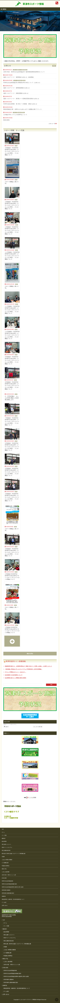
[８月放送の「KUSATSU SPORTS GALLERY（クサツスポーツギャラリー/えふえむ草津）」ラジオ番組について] (12, 372)
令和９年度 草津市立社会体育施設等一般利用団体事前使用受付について (24, 72)
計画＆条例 (4, 878)
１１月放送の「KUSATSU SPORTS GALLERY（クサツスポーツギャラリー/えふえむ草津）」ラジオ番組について (12, 310)
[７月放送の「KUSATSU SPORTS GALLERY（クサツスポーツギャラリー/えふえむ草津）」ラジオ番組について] (12, 408)
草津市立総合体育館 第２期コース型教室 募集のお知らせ (20, 104)
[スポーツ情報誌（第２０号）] (12, 168)
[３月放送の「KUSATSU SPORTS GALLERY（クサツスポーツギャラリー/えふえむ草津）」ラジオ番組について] (12, 138)
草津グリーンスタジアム (7, 847)
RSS (54, 66)
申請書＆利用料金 (5, 865)
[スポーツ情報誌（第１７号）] (12, 593)
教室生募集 (6, 120)
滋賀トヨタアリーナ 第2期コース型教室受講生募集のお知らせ (21, 98)
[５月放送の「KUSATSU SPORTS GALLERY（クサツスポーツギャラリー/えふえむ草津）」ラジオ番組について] (12, 459)
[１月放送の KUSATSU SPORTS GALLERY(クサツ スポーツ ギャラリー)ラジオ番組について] (12, 618)
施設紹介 (4, 838)
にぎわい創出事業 (5, 871)
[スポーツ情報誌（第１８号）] (12, 514)
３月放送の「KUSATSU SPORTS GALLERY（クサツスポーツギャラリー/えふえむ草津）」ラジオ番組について (12, 151)
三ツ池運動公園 (5, 862)
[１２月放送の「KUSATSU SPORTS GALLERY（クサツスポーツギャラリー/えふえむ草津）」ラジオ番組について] (12, 243)
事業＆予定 (4, 868)
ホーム (3, 832)
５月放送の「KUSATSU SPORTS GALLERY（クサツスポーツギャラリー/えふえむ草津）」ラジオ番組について (12, 472)
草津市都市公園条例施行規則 (8, 893)
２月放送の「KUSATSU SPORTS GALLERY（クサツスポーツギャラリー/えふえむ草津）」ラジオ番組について (12, 205)
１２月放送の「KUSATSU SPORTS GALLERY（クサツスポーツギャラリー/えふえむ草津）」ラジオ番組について (12, 256)
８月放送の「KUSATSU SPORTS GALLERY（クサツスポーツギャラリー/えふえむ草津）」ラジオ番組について (12, 385)
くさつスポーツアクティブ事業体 (28, 999)
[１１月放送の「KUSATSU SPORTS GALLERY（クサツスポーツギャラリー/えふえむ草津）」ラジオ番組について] (12, 297)
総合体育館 (4, 841)
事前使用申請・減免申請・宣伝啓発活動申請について (13, 899)
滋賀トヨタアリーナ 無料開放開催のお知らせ (16, 88)
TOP (3, 829)
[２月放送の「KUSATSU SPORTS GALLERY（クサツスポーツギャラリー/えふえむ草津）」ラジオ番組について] (12, 192)
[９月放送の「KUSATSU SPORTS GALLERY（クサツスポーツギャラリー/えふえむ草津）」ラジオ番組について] (12, 347)
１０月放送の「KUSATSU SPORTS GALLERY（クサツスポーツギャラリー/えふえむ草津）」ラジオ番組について (12, 335)
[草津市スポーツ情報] (30, 4)
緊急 (23, 112)
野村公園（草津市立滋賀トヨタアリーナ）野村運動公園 (13, 853)
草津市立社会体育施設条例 (7, 881)
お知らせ (15, 69)
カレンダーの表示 (37, 726)
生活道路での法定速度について (13, 675)
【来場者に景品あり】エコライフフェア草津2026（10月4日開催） (23, 669)
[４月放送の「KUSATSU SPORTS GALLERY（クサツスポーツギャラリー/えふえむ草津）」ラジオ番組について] (12, 484)
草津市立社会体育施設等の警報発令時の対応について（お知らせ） (22, 82)
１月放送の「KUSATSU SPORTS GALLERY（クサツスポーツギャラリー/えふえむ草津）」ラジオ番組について (12, 230)
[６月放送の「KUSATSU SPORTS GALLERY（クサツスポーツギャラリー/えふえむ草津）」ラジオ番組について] (12, 433)
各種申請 (4, 896)
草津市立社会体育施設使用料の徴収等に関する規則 (12, 887)
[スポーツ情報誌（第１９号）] (12, 273)
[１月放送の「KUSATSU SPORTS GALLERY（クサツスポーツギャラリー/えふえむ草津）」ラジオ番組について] (12, 217)
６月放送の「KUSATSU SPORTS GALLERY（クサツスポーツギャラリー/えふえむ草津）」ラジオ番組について (12, 447)
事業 (16, 145)
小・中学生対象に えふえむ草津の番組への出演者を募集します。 (12, 398)
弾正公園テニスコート (6, 844)
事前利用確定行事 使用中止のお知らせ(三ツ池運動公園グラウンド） (22, 109)
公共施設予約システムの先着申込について (15, 114)
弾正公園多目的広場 (6, 850)
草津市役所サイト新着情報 (16, 661)
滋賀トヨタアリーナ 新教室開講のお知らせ (15, 93)
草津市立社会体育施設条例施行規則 (9, 884)
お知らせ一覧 (52, 123)
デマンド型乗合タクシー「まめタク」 (15, 672)
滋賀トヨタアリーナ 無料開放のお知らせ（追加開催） (19, 77)
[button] (6, 726)
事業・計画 (20, 69)
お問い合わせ (4, 905)
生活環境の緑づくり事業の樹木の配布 (15, 677)
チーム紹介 (4, 902)
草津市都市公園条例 (6, 890)
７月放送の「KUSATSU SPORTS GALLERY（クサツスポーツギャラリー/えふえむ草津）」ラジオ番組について (12, 421)
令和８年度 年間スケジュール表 (9, 874)
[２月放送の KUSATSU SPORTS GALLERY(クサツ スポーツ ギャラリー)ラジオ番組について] (12, 564)
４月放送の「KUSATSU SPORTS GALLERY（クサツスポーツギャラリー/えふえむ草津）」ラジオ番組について (12, 497)
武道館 (3, 856)
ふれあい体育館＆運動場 (7, 859)
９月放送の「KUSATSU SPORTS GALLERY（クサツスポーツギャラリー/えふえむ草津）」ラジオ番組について (12, 360)
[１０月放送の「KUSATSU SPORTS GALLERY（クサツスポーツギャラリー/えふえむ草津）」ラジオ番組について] (12, 322)
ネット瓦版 (4, 835)
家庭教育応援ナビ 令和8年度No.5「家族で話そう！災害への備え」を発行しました (28, 666)
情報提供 (25, 69)
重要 (24, 80)
